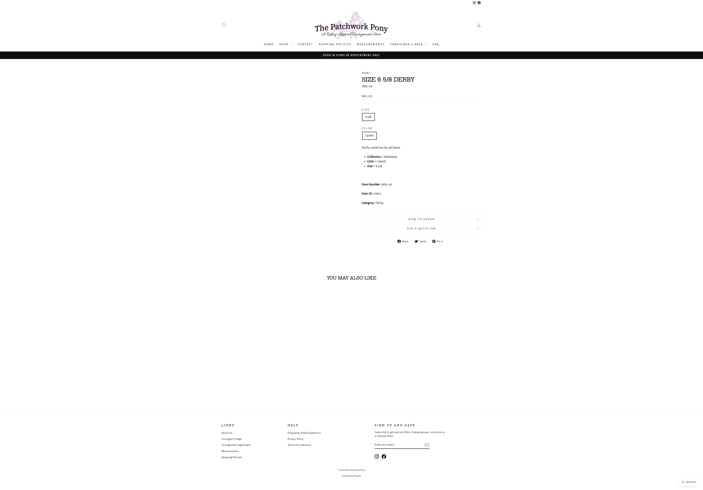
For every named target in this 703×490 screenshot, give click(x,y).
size (366, 109)
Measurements (370, 44)
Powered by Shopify (351, 476)
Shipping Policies (335, 44)
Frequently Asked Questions (304, 433)
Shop (284, 44)
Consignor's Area (407, 44)
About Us (227, 433)
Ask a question (421, 228)
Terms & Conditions (299, 445)
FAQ (436, 44)
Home (269, 44)
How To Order (421, 219)
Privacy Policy (296, 439)
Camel (369, 135)
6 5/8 (368, 117)
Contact (305, 44)
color (367, 128)
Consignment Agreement (236, 445)
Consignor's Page (232, 439)
